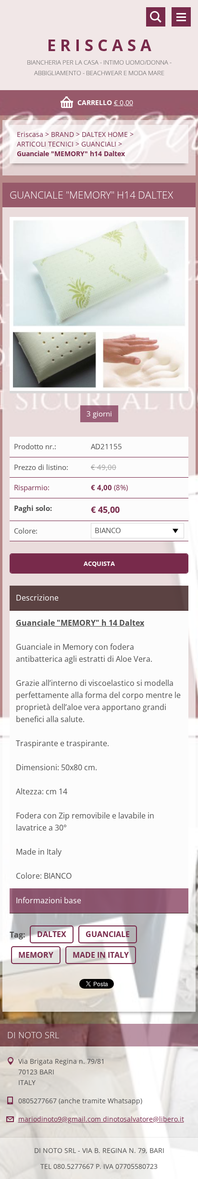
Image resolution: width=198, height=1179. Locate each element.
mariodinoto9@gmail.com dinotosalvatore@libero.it (101, 1119)
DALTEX (51, 934)
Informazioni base (48, 900)
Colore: (25, 531)
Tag (16, 934)
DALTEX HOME (105, 134)
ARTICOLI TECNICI (45, 143)
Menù (181, 17)
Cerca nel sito (155, 17)
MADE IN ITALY (101, 955)
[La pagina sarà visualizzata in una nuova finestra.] (99, 305)
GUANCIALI (98, 143)
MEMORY (35, 955)
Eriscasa (30, 134)
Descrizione (37, 597)
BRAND (62, 134)
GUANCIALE (108, 934)
